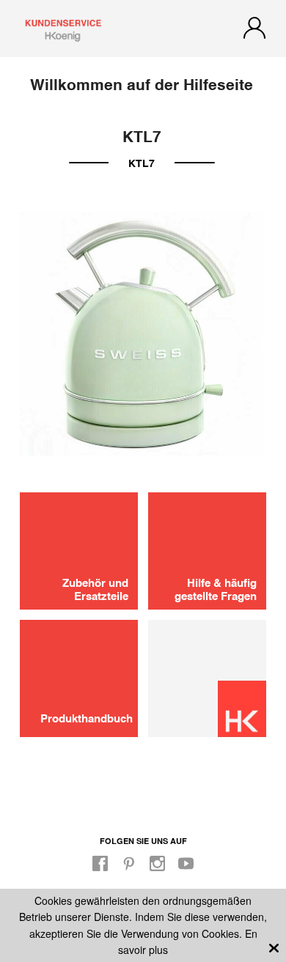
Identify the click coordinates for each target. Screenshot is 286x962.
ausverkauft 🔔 (142, 720)
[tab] (142, 519)
